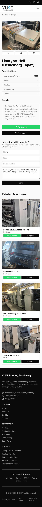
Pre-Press (5, 428)
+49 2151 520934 (12, 396)
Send (21, 183)
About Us (5, 412)
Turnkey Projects (8, 454)
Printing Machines (8, 431)
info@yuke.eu (10, 399)
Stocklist (5, 415)
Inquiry (30, 236)
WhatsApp (22, 127)
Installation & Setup (9, 460)
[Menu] (37, 8)
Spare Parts (6, 441)
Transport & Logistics (10, 457)
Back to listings (10, 15)
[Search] (30, 2)
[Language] (38, 2)
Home (4, 408)
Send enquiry (22, 133)
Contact (5, 418)
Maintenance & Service (10, 464)
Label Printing (7, 438)
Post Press (6, 434)
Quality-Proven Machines (11, 451)
